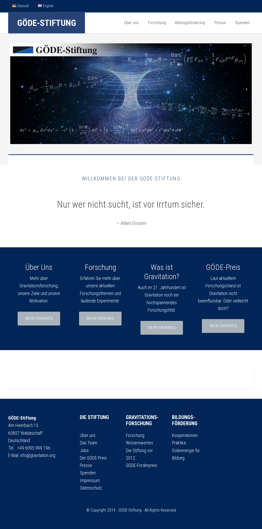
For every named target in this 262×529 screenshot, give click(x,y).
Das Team (88, 442)
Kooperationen (185, 435)
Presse (86, 465)
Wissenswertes (139, 442)
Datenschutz (91, 488)
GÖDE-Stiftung (46, 23)
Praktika (179, 442)
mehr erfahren (38, 318)
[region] (131, 93)
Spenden (88, 472)
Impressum (90, 480)
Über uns (87, 435)
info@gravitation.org (37, 455)
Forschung (135, 435)
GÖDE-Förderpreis (141, 465)
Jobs (84, 450)
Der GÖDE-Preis (93, 458)
